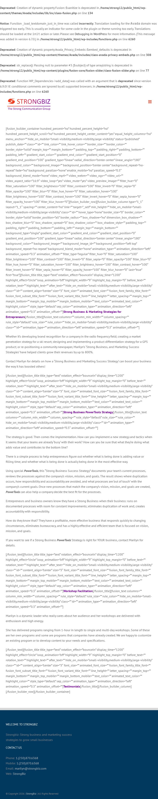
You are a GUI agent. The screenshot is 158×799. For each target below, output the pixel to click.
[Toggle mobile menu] (150, 102)
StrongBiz (19, 774)
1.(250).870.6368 (27, 758)
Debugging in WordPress (91, 34)
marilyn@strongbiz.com (30, 768)
